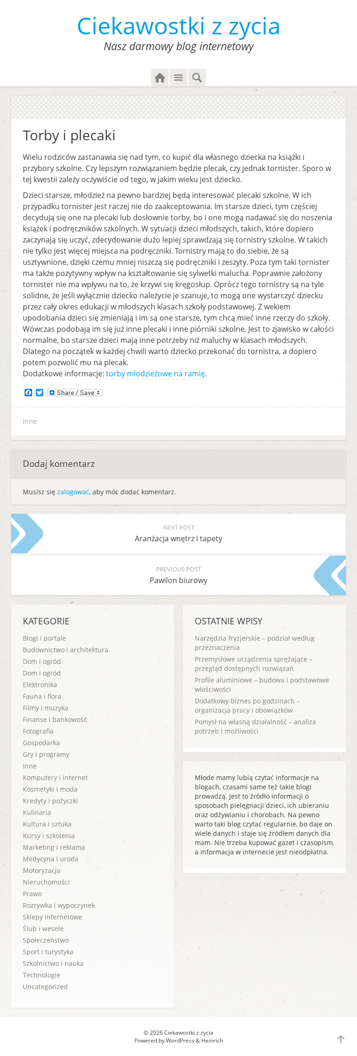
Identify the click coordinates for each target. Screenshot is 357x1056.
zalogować (73, 491)
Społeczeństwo (46, 940)
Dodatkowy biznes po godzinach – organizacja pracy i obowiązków (247, 705)
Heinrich (212, 1040)
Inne (30, 421)
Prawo (32, 893)
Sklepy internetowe (52, 916)
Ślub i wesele (43, 928)
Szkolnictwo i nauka (53, 963)
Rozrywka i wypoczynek (59, 905)
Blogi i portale (44, 638)
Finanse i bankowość (55, 719)
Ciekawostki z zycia (179, 25)
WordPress (180, 1040)
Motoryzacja (41, 870)
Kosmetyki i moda (50, 789)
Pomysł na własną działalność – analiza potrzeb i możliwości (255, 726)
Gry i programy (46, 754)
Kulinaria (37, 812)
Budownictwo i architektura (65, 649)
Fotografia (38, 731)
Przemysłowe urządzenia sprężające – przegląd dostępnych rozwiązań (253, 664)
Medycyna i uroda (51, 858)
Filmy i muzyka (45, 707)
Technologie (41, 975)
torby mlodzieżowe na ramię (155, 373)
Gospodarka (41, 742)
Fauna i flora (42, 696)
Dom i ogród (42, 661)
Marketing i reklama (54, 847)
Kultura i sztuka (47, 824)
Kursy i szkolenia (49, 835)
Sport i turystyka (48, 951)
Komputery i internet (55, 777)
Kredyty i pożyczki (50, 800)
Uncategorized (45, 986)
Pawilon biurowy (178, 575)
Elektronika (40, 684)
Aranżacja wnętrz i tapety (178, 533)
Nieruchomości (46, 882)
